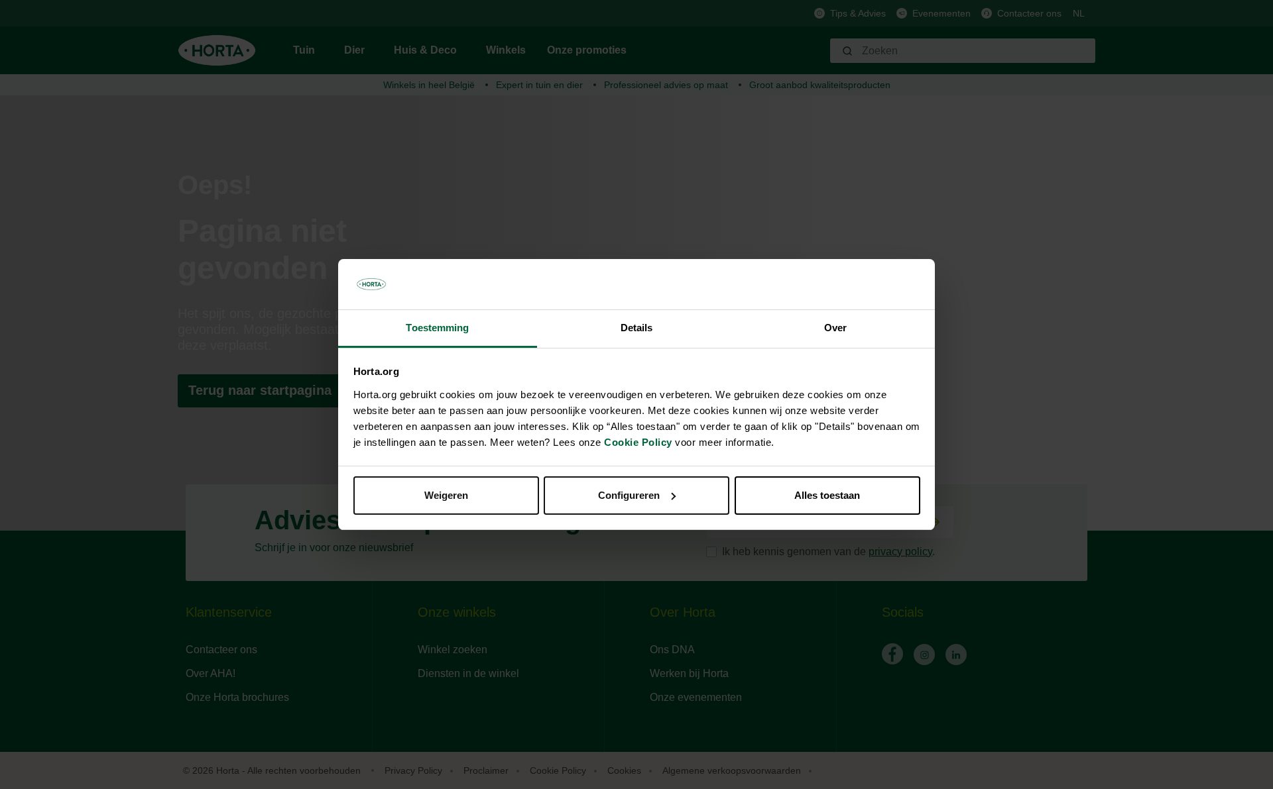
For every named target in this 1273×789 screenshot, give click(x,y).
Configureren (629, 495)
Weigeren (446, 495)
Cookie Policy (638, 442)
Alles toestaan (827, 495)
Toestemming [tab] (437, 327)
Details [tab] (637, 327)
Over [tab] (835, 327)
